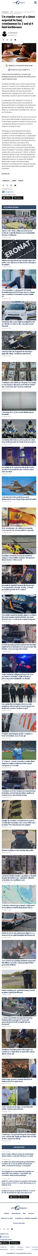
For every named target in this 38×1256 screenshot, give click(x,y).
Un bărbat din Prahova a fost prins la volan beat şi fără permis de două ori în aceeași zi (18, 441)
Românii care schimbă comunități (26, 1218)
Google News (9, 192)
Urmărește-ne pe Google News (20, 70)
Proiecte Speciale (19, 1223)
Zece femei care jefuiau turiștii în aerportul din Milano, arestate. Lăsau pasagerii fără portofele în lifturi (18, 963)
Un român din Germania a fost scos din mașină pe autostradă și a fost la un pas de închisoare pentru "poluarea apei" (18, 706)
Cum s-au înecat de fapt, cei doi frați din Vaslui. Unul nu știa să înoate (17, 1108)
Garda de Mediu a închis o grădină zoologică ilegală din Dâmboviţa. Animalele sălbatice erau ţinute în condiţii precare (19, 878)
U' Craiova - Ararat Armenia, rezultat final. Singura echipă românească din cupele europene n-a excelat (18, 763)
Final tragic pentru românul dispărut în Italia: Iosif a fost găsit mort (17, 1080)
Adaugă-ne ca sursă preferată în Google (20, 65)
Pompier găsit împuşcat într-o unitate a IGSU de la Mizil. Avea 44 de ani (17, 735)
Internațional (16, 1213)
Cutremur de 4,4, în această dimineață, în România (18, 413)
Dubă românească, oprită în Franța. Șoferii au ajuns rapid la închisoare (18, 991)
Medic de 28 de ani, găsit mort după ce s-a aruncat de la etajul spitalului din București (18, 934)
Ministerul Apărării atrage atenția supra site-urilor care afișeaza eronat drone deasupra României (19, 262)
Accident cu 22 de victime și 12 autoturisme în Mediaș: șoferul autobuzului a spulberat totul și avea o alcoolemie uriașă (19, 793)
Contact (27, 1247)
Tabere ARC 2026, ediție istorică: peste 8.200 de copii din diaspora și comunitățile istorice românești (18, 233)
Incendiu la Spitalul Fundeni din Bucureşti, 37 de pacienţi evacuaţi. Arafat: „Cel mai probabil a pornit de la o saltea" (18, 587)
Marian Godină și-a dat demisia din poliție (18, 850)
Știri (12, 12)
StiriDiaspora (5, 12)
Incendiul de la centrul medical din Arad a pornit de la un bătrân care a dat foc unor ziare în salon (18, 469)
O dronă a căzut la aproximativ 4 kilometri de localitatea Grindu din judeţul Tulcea (18, 906)
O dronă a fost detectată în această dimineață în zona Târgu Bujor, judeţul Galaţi (19, 498)
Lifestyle (31, 1213)
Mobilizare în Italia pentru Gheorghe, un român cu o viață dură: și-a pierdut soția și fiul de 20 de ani (18, 1052)
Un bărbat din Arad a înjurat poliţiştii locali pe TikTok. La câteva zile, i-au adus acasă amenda (18, 324)
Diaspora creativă (7, 1218)
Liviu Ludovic (13, 33)
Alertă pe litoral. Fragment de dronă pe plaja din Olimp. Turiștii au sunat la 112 (17, 352)
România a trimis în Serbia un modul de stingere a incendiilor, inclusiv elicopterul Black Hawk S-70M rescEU (18, 558)
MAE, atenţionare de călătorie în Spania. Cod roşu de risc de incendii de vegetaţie (18, 529)
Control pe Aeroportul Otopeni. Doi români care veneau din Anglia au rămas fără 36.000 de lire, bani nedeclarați (19, 1136)
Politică (6, 1213)
